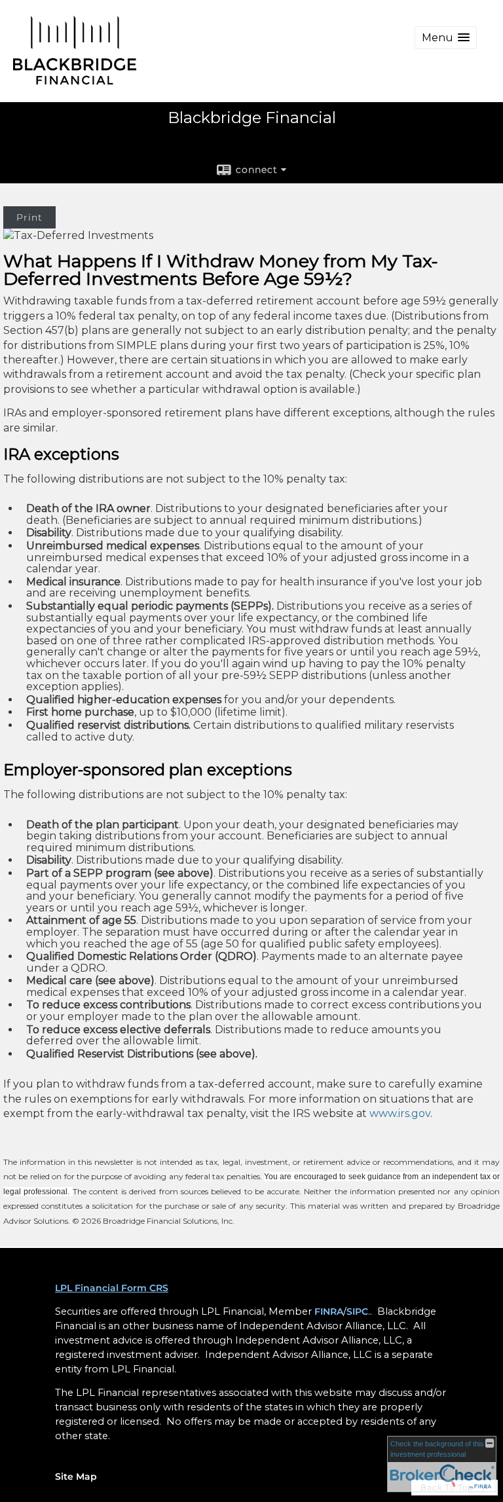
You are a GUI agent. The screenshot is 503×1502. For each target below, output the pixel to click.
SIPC (357, 1311)
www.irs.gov (399, 1113)
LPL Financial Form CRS (111, 1288)
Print (29, 217)
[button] (446, 37)
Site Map (76, 1476)
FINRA (328, 1311)
